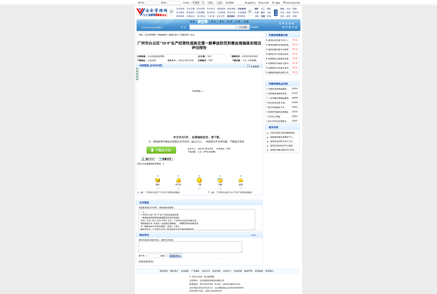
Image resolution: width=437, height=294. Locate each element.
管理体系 (180, 16)
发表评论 (175, 256)
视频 (295, 9)
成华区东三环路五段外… (279, 54)
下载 (216, 137)
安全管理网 (150, 35)
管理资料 (241, 16)
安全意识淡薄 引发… (277, 103)
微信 (278, 3)
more (253, 235)
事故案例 (221, 9)
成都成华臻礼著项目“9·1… (282, 137)
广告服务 (195, 271)
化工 (263, 9)
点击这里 (152, 60)
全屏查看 (255, 66)
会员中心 (252, 3)
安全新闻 (180, 9)
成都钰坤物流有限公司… (279, 72)
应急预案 (201, 12)
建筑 (269, 9)
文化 (240, 12)
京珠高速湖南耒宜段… (278, 93)
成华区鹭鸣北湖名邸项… (279, 45)
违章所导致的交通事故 (278, 112)
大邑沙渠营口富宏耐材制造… (283, 133)
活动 (288, 9)
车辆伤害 (184, 35)
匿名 (162, 256)
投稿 (288, 12)
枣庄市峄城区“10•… (277, 107)
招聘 (295, 16)
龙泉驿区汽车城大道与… (279, 68)
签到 (282, 16)
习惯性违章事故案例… (278, 89)
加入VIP (265, 3)
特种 (269, 16)
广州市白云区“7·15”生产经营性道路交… (164, 192)
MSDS (296, 12)
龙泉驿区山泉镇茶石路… (279, 59)
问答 (282, 12)
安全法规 (190, 9)
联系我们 (269, 271)
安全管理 (201, 9)
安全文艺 (221, 16)
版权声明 (248, 271)
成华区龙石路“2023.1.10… (282, 141)
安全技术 (211, 9)
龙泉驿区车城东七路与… (279, 63)
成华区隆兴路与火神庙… (279, 49)
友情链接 (259, 271)
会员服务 (185, 271)
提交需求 (217, 271)
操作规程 (231, 9)
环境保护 (190, 12)
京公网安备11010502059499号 (229, 288)
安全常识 (201, 16)
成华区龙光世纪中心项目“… (282, 145)
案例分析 (173, 35)
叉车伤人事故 (274, 116)
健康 (244, 12)
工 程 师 (211, 16)
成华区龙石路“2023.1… (279, 40)
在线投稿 (238, 271)
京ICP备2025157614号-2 (201, 288)
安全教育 (180, 12)
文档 (188, 16)
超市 (288, 16)
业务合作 (206, 271)
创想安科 (164, 271)
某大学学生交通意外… (278, 121)
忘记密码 (229, 3)
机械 (257, 12)
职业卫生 (231, 12)
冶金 (269, 12)
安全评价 (211, 12)
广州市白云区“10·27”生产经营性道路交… (235, 192)
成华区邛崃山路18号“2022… (283, 150)
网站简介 (174, 271)
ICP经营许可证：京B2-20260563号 (205, 291)
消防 (257, 16)
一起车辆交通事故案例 (278, 98)
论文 (193, 16)
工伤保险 (221, 12)
